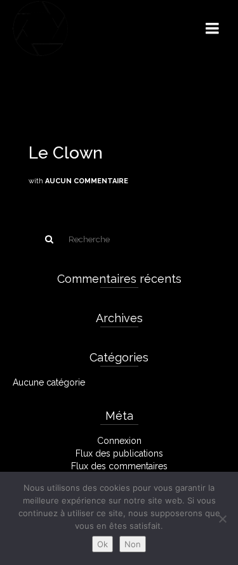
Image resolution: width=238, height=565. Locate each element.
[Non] (222, 518)
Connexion (119, 441)
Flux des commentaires (119, 466)
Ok (102, 544)
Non (132, 544)
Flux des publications (119, 453)
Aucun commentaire (86, 181)
